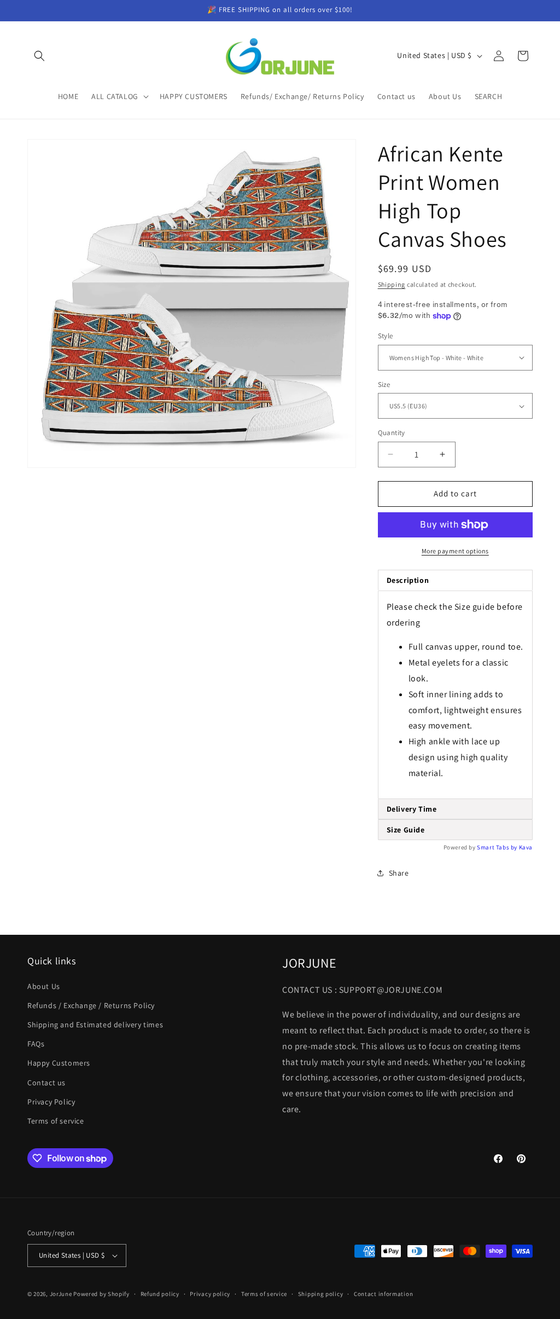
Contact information (383, 1294)
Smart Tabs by (497, 847)
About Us (43, 986)
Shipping (392, 284)
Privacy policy (210, 1294)
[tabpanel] (455, 695)
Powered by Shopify (101, 1294)
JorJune (61, 1294)
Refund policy (160, 1294)
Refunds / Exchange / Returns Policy (91, 1005)
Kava (526, 847)
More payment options (455, 551)
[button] (39, 56)
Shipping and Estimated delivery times (95, 1024)
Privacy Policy (51, 1102)
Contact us (46, 1082)
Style (385, 335)
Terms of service (55, 1121)
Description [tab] (408, 580)
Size (384, 384)
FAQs (35, 1044)
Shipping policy (320, 1294)
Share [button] (399, 873)
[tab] (455, 809)
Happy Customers (58, 1063)
